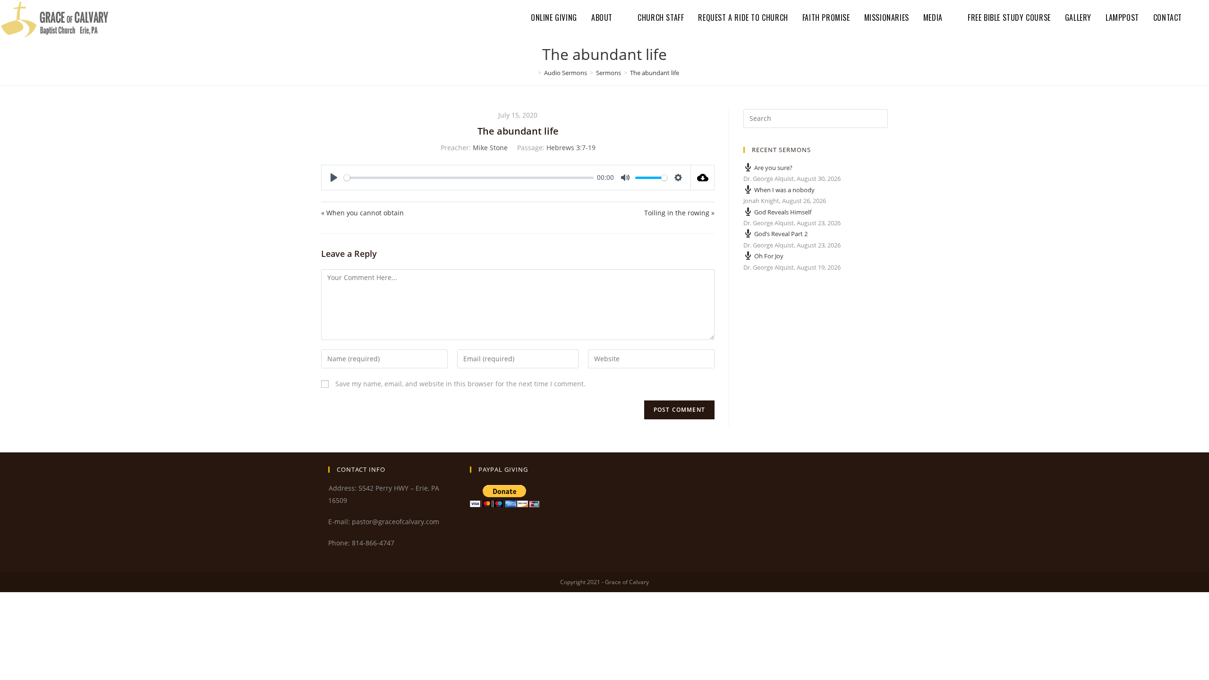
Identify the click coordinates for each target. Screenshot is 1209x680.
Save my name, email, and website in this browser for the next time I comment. (460, 383)
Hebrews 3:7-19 (571, 147)
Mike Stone (490, 147)
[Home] (532, 72)
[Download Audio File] (703, 177)
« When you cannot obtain (362, 212)
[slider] (469, 177)
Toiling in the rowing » (679, 212)
